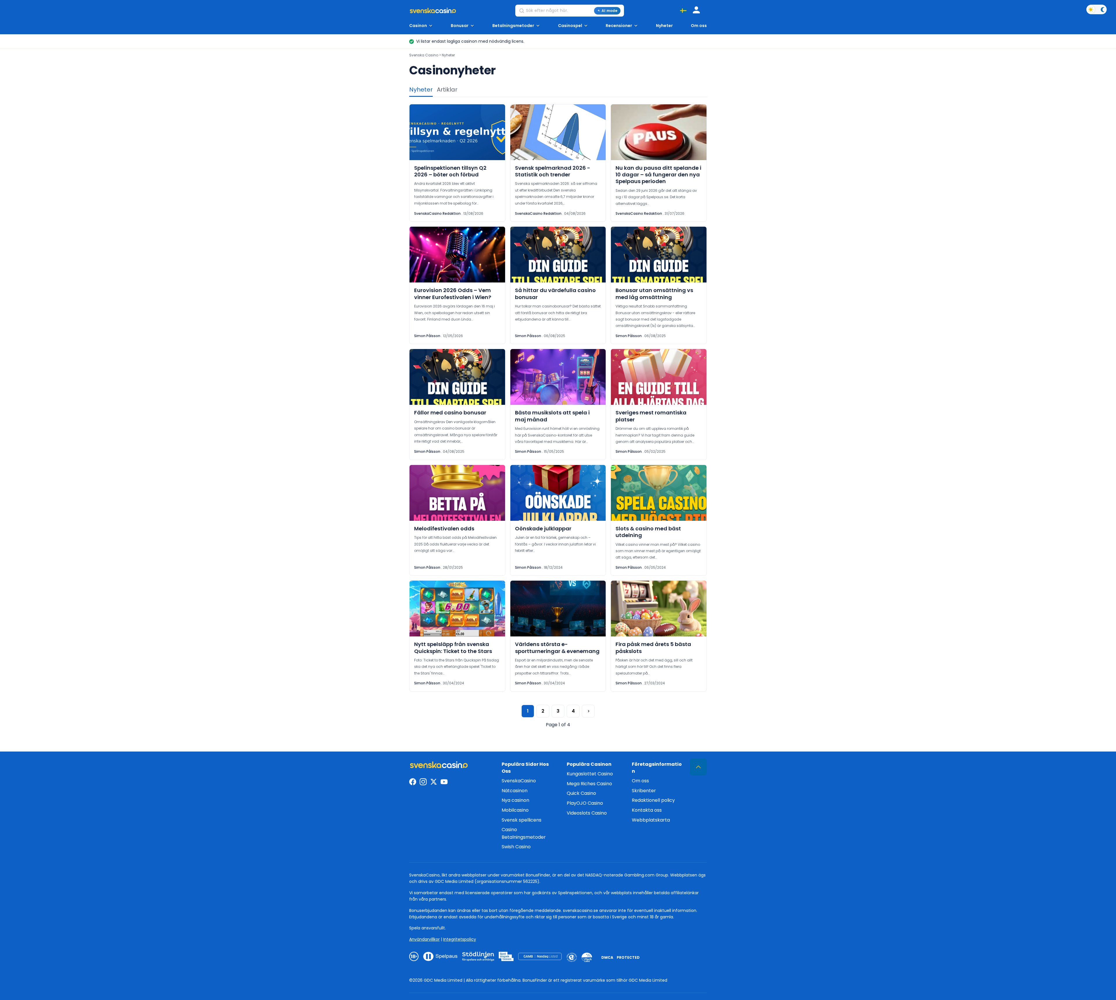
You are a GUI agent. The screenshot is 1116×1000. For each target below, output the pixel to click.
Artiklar (447, 89)
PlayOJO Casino (585, 803)
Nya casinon (515, 800)
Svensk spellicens (521, 820)
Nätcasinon (514, 790)
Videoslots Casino (587, 813)
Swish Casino (516, 846)
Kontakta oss (647, 810)
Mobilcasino (515, 810)
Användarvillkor (424, 939)
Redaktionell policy (653, 800)
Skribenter (644, 790)
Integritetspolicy (459, 939)
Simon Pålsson (427, 335)
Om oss (699, 25)
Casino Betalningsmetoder (524, 833)
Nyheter (664, 25)
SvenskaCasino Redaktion (437, 213)
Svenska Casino (423, 55)
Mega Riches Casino (589, 783)
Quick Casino (581, 793)
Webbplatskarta (651, 820)
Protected (628, 957)
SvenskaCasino (519, 780)
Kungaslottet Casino (590, 773)
